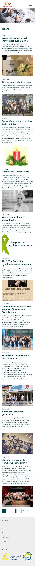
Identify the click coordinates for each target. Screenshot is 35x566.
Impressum (5, 537)
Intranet (4, 541)
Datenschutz (6, 533)
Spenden (4, 525)
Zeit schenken (6, 521)
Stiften (4, 529)
